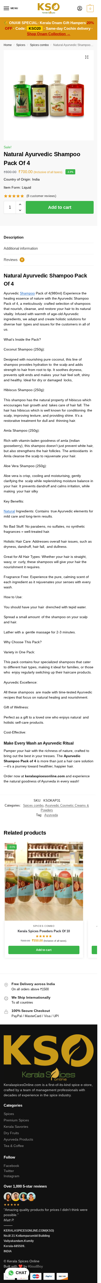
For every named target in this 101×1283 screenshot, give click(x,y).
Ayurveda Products (18, 1139)
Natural (9, 511)
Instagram (11, 1176)
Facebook (11, 1166)
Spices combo (39, 45)
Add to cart (59, 207)
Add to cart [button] (43, 950)
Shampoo (27, 293)
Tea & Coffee (14, 1146)
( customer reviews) (41, 196)
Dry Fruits (11, 1133)
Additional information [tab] (21, 248)
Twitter (9, 1171)
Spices (20, 45)
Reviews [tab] (13, 260)
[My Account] (80, 8)
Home (8, 45)
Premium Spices (16, 1120)
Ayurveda (51, 815)
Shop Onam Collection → (48, 34)
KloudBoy (35, 1266)
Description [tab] (14, 237)
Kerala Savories (16, 1127)
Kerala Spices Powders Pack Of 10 (44, 931)
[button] (90, 8)
